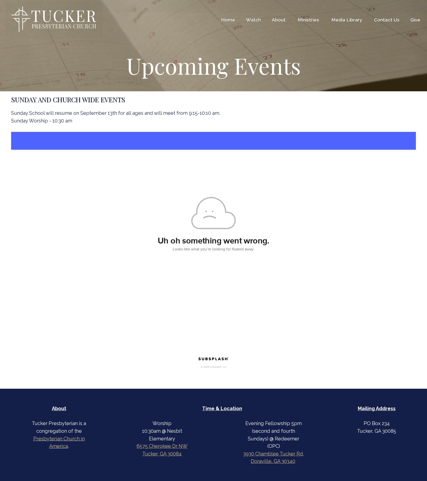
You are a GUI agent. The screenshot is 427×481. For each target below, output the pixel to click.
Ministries (309, 20)
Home (228, 20)
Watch (253, 20)
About (279, 20)
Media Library (347, 20)
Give (415, 20)
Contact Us (387, 20)
